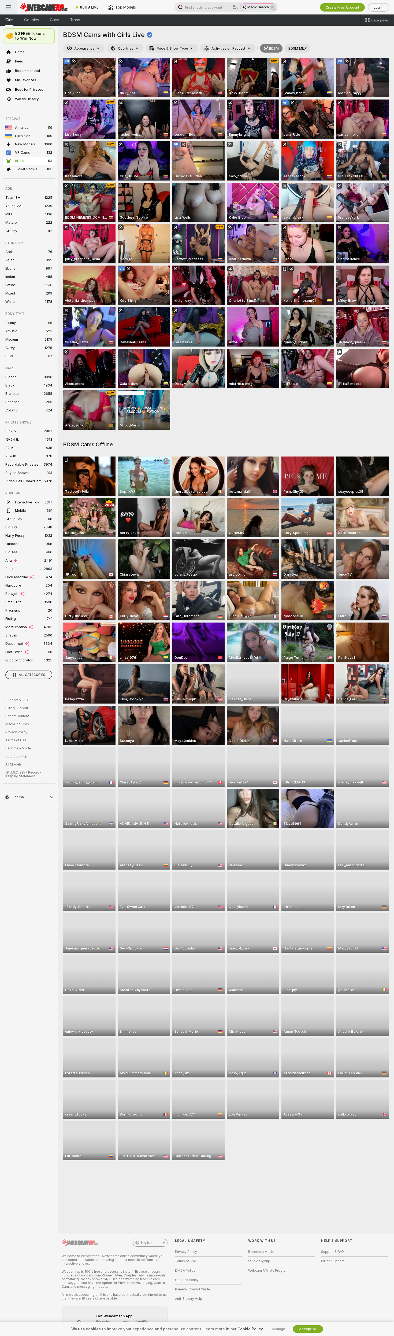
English (146, 1243)
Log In (379, 7)
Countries (125, 48)
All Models (13, 764)
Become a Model (18, 748)
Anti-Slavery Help (188, 1299)
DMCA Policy (185, 1270)
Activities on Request (228, 48)
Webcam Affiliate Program (268, 1270)
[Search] (235, 7)
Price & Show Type (172, 48)
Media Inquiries (17, 724)
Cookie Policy (250, 1329)
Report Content (17, 716)
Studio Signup (16, 756)
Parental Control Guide (192, 1289)
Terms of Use (15, 740)
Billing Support (16, 708)
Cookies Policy (187, 1280)
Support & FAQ (16, 700)
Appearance (84, 48)
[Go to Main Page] (44, 7)
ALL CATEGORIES (32, 675)
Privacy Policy (16, 732)
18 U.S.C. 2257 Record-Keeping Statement (23, 774)
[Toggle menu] (8, 7)
